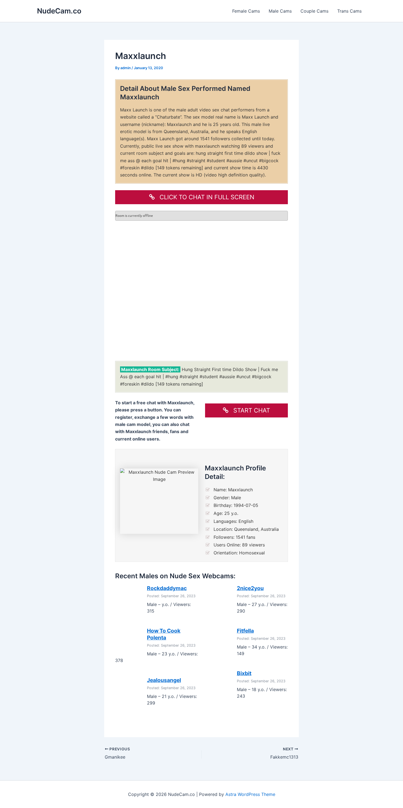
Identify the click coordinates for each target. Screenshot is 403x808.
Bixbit (244, 673)
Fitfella (245, 630)
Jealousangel (164, 680)
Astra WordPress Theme (250, 794)
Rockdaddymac (167, 588)
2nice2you (250, 588)
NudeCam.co (59, 11)
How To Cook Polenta (163, 634)
